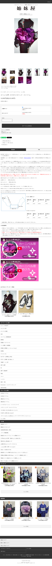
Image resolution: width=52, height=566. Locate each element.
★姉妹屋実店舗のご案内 (6, 429)
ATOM (30, 556)
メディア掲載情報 (4, 432)
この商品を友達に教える (6, 140)
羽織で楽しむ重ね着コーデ (6, 441)
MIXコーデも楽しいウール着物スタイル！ (9, 460)
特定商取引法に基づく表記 (6, 132)
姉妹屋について (4, 424)
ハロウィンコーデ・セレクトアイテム (10, 87)
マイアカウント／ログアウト (5, 548)
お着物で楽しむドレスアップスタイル (9, 444)
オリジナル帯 (6, 86)
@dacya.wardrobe (27, 157)
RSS (27, 556)
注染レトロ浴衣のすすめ (6, 449)
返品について (3, 131)
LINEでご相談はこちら (26, 13)
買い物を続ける (4, 144)
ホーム (2, 86)
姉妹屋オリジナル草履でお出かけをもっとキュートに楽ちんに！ (14, 452)
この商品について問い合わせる (7, 142)
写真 (39, 149)
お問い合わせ (3, 551)
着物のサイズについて (5, 427)
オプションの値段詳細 (5, 129)
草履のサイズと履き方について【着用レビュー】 (11, 458)
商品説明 (13, 149)
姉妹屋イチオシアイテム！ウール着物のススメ (11, 435)
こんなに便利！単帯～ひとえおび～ (8, 446)
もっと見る (6, 88)
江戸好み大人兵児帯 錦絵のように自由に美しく (11, 438)
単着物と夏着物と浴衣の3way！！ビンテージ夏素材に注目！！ (14, 455)
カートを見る (29, 548)
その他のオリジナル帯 (12, 86)
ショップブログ (23, 556)
